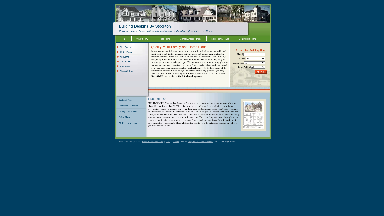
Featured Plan (125, 100)
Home (124, 39)
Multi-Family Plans (220, 39)
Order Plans (126, 52)
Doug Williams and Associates (200, 141)
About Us (124, 57)
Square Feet (238, 63)
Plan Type (241, 58)
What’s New (142, 39)
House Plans (164, 39)
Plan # (240, 54)
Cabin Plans (124, 117)
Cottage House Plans (128, 111)
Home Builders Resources (152, 141)
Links (168, 141)
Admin (176, 141)
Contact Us (125, 61)
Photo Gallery (126, 71)
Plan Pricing (125, 47)
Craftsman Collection (128, 105)
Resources (125, 66)
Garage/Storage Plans (191, 39)
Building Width (243, 67)
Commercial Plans (247, 39)
